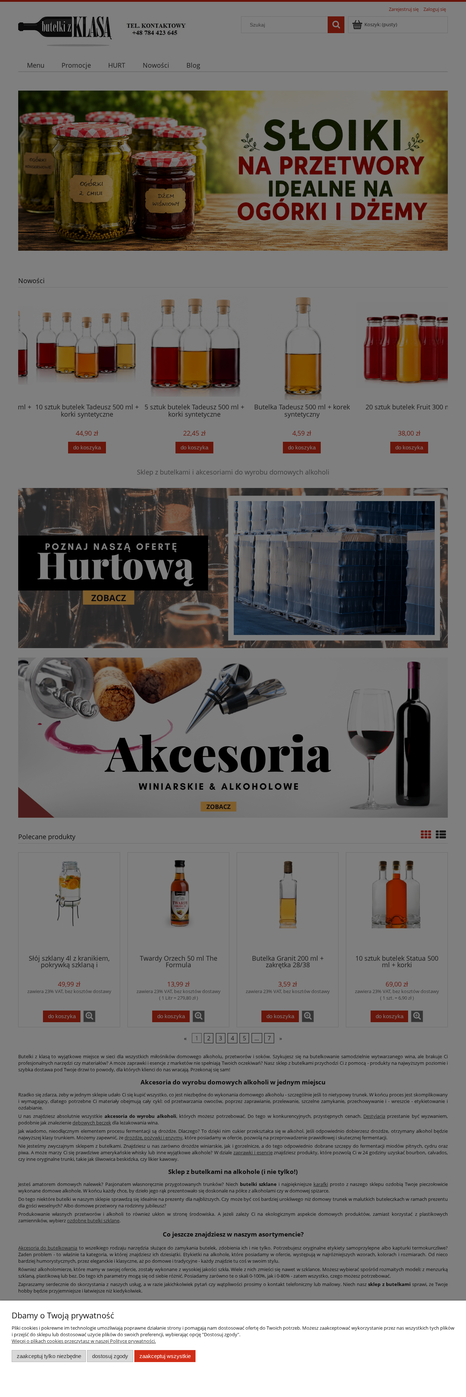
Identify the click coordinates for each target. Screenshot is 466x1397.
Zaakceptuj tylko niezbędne (49, 1356)
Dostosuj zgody (110, 1356)
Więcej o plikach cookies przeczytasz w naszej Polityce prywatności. (84, 1341)
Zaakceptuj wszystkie (165, 1356)
